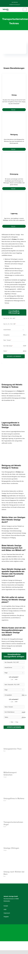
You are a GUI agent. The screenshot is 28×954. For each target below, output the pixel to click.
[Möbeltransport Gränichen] (14, 764)
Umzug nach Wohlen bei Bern (14, 872)
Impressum (7, 913)
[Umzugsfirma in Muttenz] (14, 790)
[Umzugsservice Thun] (14, 740)
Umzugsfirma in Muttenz (14, 798)
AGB (5, 909)
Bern (5, 751)
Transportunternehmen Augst (13, 823)
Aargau (5, 777)
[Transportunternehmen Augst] (14, 814)
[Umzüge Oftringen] (14, 840)
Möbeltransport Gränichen (10, 773)
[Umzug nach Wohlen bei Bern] (14, 863)
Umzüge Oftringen (11, 848)
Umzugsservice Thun (13, 748)
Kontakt (6, 906)
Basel (5, 800)
